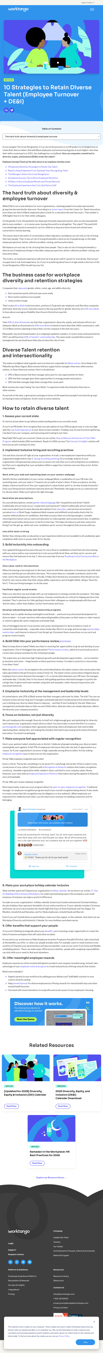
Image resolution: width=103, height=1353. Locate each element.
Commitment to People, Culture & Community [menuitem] (74, 1251)
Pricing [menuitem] (11, 1294)
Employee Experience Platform (43, 773)
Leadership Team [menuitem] (61, 1237)
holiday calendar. (59, 890)
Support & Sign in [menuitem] (87, 3)
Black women (74, 363)
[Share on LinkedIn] (6, 112)
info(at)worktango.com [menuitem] (63, 1294)
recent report (57, 209)
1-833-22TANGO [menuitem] (60, 1299)
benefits (49, 931)
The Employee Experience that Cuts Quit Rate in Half (32, 185)
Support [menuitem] (12, 1250)
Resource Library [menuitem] (61, 1276)
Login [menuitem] (10, 1243)
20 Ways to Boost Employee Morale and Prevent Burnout (34, 181)
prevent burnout (20, 983)
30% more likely (42, 325)
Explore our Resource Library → (51, 1177)
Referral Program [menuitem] (61, 1255)
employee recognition (13, 754)
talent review (17, 669)
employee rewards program (33, 966)
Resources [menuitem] (58, 1270)
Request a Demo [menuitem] (16, 1254)
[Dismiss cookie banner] (94, 1322)
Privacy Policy (64, 1336)
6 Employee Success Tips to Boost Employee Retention (33, 178)
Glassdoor (61, 509)
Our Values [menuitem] (58, 1246)
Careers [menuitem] (57, 1242)
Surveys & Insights (79, 441)
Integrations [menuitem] (13, 1289)
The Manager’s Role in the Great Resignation (28, 174)
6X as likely (19, 305)
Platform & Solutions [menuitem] (18, 1270)
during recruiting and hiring (46, 458)
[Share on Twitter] (11, 112)
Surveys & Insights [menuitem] (16, 1285)
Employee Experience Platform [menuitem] (22, 1276)
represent (22, 288)
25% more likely (91, 309)
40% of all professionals (18, 322)
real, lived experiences (21, 430)
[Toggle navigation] (92, 9)
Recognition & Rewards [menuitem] (18, 1280)
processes (65, 641)
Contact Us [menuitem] (58, 1287)
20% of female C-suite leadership (39, 337)
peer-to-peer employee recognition (69, 787)
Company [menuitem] (57, 1231)
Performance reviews (58, 649)
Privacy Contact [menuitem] (60, 1308)
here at (15, 512)
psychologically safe (12, 727)
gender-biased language (44, 502)
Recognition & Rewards (55, 767)
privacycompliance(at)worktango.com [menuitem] (70, 1303)
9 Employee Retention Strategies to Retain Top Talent (33, 167)
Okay (85, 1342)
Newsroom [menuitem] (58, 1280)
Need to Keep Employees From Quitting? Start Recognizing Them (38, 170)
